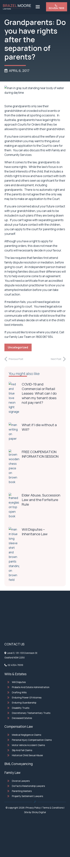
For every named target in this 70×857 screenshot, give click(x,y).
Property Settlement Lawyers (27, 796)
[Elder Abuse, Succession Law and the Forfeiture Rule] (14, 505)
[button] (37, 7)
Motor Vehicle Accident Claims (28, 745)
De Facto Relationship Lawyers (28, 786)
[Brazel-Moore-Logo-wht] (17, 7)
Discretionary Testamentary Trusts (31, 713)
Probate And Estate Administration (30, 687)
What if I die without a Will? (39, 427)
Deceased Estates (22, 718)
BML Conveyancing (18, 764)
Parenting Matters (22, 791)
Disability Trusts (20, 707)
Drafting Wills (19, 692)
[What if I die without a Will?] (14, 432)
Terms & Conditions (52, 807)
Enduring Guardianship (24, 702)
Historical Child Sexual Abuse (27, 755)
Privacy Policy (33, 807)
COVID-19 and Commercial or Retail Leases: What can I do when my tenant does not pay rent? (39, 393)
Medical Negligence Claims (26, 734)
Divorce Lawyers (21, 780)
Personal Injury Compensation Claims (32, 739)
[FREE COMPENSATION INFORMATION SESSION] (14, 467)
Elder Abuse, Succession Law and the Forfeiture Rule (41, 500)
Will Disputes (19, 682)
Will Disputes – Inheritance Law (35, 531)
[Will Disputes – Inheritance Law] (14, 554)
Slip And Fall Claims (22, 750)
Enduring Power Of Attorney (27, 697)
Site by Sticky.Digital (35, 812)
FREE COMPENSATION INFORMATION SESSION (40, 454)
